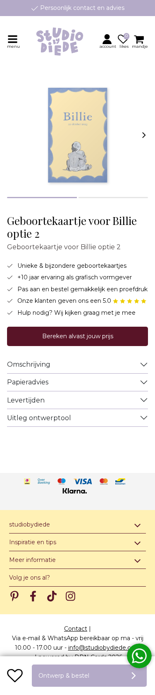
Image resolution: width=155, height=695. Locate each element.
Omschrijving (28, 364)
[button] (108, 41)
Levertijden (26, 400)
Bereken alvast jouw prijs (77, 336)
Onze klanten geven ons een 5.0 (65, 300)
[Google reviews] (129, 300)
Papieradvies (27, 382)
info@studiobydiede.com (104, 647)
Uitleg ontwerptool (39, 418)
